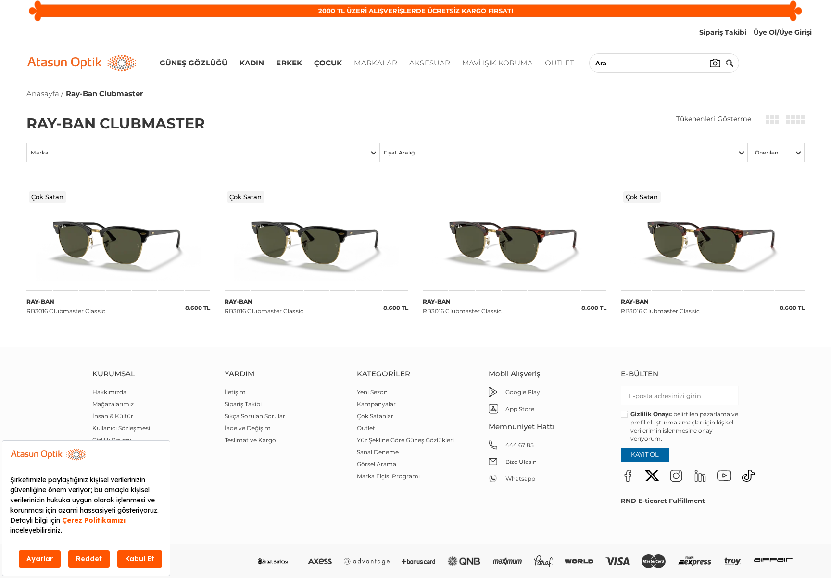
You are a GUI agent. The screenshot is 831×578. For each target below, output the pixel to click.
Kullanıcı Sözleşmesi (121, 428)
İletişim (235, 392)
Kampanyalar (376, 404)
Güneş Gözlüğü (193, 62)
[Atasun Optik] (81, 63)
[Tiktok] (748, 475)
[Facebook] (628, 475)
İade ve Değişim (248, 428)
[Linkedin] (700, 475)
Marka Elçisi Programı (388, 476)
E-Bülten (639, 373)
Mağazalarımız (113, 404)
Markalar (375, 62)
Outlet (559, 62)
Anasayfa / (44, 93)
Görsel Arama (376, 464)
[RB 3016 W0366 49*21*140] (514, 239)
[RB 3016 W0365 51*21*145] (118, 239)
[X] (652, 475)
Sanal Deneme (378, 452)
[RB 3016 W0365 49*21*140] (316, 239)
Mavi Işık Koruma (497, 62)
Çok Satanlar (375, 416)
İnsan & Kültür (112, 416)
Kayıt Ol (645, 454)
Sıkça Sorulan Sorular (255, 416)
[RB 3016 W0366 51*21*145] (713, 239)
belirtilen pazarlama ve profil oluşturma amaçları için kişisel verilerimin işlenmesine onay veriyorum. (684, 426)
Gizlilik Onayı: (651, 414)
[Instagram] (676, 475)
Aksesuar (429, 62)
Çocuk (328, 62)
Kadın (251, 62)
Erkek (289, 62)
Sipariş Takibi (243, 404)
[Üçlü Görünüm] (772, 119)
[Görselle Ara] (715, 63)
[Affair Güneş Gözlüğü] (773, 561)
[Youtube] (724, 475)
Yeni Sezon (372, 392)
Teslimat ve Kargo (250, 440)
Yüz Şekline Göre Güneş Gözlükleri (405, 440)
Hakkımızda (109, 392)
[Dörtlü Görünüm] (795, 119)
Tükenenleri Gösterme (713, 119)
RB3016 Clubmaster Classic (65, 306)
